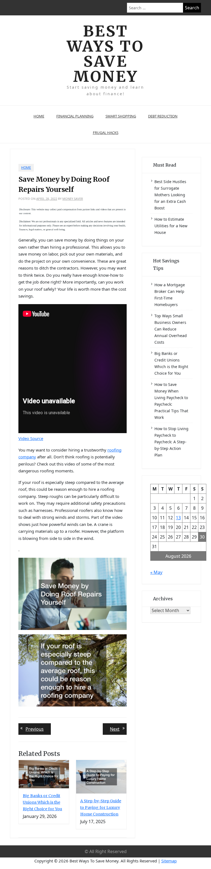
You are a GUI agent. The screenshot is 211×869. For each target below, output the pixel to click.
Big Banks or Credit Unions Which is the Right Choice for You (42, 802)
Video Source (30, 438)
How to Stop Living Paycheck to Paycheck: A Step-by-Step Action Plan (171, 442)
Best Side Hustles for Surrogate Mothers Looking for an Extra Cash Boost (170, 195)
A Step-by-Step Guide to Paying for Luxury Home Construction (100, 807)
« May (156, 572)
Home (39, 116)
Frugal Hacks (105, 132)
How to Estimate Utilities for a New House (170, 226)
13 (178, 518)
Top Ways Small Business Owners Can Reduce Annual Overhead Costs (170, 329)
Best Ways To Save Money (105, 54)
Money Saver (72, 199)
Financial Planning (74, 116)
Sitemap (169, 861)
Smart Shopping (121, 116)
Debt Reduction (162, 116)
